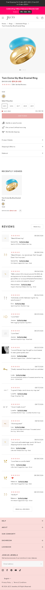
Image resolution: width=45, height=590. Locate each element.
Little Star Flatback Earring (19, 450)
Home (4, 24)
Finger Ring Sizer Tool (17, 396)
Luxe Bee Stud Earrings (18, 413)
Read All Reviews (23, 509)
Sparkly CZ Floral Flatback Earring (21, 244)
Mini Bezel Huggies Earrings (19, 263)
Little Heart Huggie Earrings (19, 467)
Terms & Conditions (20, 582)
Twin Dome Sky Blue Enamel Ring (11, 199)
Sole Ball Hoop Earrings (18, 339)
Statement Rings (21, 24)
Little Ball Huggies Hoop (18, 358)
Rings (11, 24)
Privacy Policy (6, 582)
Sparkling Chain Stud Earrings (20, 306)
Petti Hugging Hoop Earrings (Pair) (21, 322)
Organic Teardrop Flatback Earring (21, 287)
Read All (37, 227)
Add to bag (22, 116)
